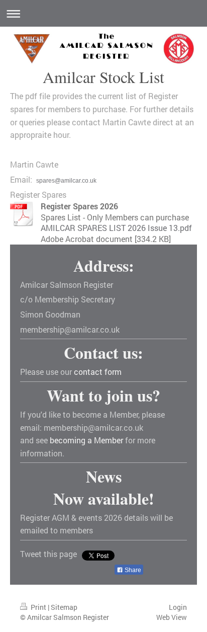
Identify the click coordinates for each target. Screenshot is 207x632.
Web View (171, 617)
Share (132, 570)
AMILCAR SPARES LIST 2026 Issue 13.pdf (116, 227)
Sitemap (64, 607)
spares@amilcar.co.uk (66, 180)
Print (38, 607)
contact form (98, 371)
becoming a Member (86, 440)
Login (178, 607)
